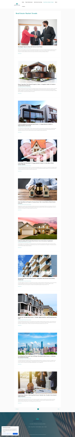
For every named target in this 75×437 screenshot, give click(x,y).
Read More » (20, 53)
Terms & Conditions (38, 426)
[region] (10, 430)
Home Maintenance (29, 2)
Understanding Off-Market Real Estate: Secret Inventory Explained (35, 240)
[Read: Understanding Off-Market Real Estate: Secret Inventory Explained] (37, 228)
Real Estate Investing (38, 2)
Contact (23, 6)
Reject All (10, 433)
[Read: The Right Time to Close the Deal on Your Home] (37, 32)
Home (23, 2)
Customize (5, 433)
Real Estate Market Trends (48, 2)
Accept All (15, 433)
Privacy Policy (33, 426)
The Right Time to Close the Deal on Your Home (30, 46)
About (56, 2)
